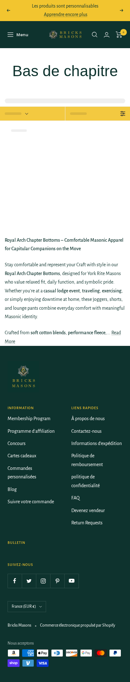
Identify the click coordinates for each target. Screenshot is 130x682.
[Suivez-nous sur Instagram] (43, 581)
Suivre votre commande (31, 501)
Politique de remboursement (87, 460)
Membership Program (29, 418)
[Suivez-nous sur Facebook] (15, 581)
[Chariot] (119, 34)
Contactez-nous (86, 431)
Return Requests (87, 522)
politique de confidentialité (85, 481)
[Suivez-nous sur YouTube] (71, 581)
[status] (32, 114)
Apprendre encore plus (65, 14)
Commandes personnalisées (22, 472)
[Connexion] (106, 34)
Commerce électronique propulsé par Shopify (77, 625)
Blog (12, 489)
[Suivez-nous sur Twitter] (29, 581)
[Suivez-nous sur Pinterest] (57, 581)
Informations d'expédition (96, 443)
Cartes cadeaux (22, 455)
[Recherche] (95, 34)
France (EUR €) (24, 606)
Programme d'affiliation (31, 431)
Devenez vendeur (88, 510)
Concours (17, 443)
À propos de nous (88, 418)
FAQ (75, 497)
